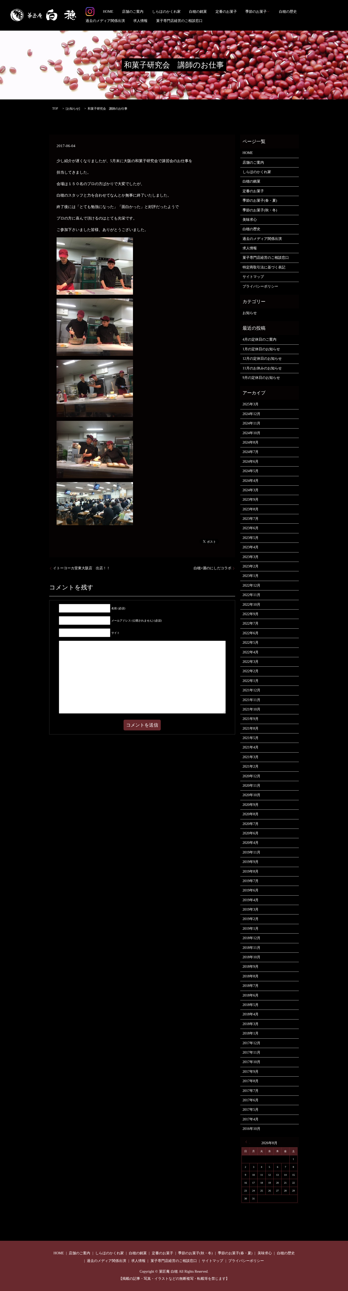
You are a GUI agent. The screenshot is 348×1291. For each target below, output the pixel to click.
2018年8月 (251, 976)
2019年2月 (251, 919)
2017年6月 (251, 1100)
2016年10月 (251, 1129)
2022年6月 (251, 633)
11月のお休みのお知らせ (262, 368)
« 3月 (247, 1142)
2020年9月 (251, 805)
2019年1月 (251, 929)
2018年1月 (251, 1033)
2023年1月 (251, 576)
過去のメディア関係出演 (105, 21)
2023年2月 (251, 566)
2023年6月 (251, 528)
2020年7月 (251, 824)
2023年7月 (251, 519)
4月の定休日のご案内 (259, 339)
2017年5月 (251, 1110)
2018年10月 (251, 957)
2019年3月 (251, 909)
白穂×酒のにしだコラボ (212, 568)
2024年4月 (251, 481)
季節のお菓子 (256, 12)
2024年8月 (251, 442)
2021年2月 (251, 766)
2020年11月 (251, 785)
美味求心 (250, 220)
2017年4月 (251, 1119)
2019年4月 (251, 900)
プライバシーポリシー (260, 286)
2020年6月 (251, 833)
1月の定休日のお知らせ (261, 349)
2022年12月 (251, 585)
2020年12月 (251, 776)
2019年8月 (251, 871)
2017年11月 (251, 1052)
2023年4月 (251, 547)
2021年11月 (251, 700)
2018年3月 (251, 1024)
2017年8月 (251, 1081)
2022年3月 (251, 662)
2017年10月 (251, 1062)
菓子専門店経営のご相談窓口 (179, 21)
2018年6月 (251, 995)
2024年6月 (251, 461)
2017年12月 (251, 1043)
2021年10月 (251, 709)
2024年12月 (251, 414)
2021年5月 (251, 738)
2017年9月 (251, 1072)
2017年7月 (251, 1091)
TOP (55, 108)
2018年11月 (251, 948)
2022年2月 (251, 671)
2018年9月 (251, 967)
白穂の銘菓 (198, 12)
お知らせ (73, 108)
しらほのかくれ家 (166, 12)
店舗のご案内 (132, 12)
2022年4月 (251, 652)
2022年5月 (251, 642)
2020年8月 (251, 814)
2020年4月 (251, 843)
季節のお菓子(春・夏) (260, 200)
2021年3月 (251, 757)
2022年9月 (251, 614)
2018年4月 (251, 1014)
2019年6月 (251, 890)
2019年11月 (251, 852)
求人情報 (140, 21)
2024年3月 (251, 490)
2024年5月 (251, 471)
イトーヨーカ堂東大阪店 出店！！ (81, 568)
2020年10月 (251, 795)
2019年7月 (251, 881)
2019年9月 (251, 862)
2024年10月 (251, 433)
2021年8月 (251, 728)
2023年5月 (251, 538)
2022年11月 (251, 595)
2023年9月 (251, 499)
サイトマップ (253, 277)
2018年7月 (251, 986)
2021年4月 (251, 747)
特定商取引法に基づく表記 (264, 267)
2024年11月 (251, 423)
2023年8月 (251, 509)
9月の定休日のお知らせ (261, 378)
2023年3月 (251, 557)
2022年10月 (251, 604)
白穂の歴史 (288, 12)
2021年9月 (251, 719)
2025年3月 (251, 404)
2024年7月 (251, 452)
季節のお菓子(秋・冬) (260, 210)
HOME (108, 12)
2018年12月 (251, 938)
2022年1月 (251, 681)
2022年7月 (251, 623)
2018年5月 (251, 1005)
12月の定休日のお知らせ (262, 358)
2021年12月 (251, 690)
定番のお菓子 (226, 12)
